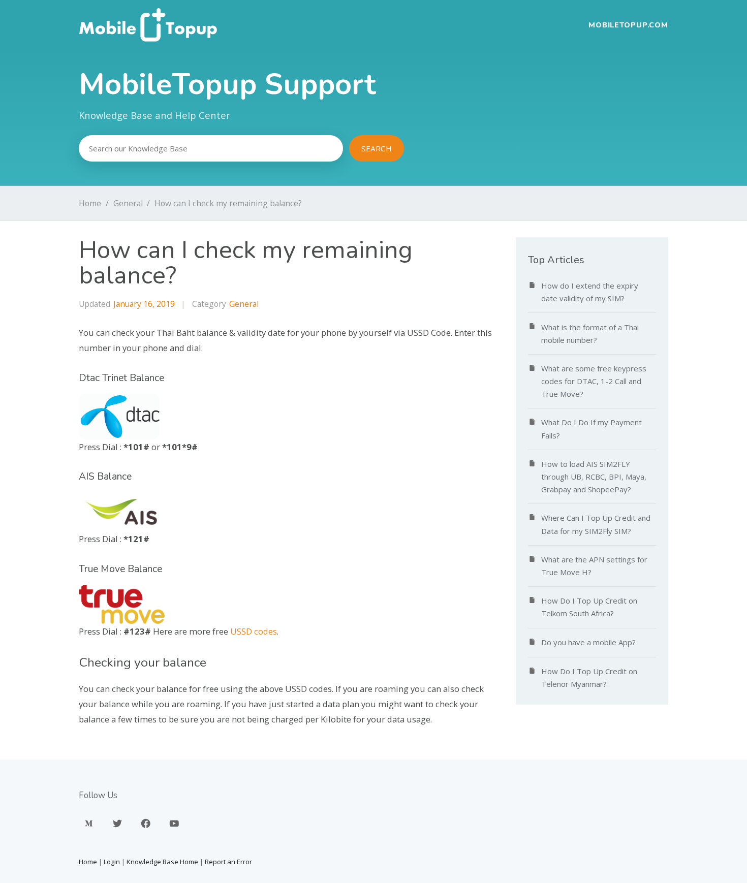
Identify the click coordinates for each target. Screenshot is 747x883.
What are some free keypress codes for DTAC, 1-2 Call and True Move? (593, 381)
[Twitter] (117, 823)
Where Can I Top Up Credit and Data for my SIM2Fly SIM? (595, 524)
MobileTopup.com (628, 25)
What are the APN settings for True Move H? (594, 565)
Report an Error (228, 861)
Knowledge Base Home (162, 861)
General (128, 203)
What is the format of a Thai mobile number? (590, 333)
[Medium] (89, 823)
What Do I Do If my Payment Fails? (591, 428)
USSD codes (253, 631)
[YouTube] (174, 823)
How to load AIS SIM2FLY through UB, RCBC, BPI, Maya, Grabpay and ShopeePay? (593, 476)
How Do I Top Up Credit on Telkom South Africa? (589, 606)
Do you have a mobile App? (588, 642)
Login (112, 861)
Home (90, 203)
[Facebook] (146, 823)
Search (376, 148)
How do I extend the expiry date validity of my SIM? (589, 291)
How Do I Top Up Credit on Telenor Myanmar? (589, 677)
